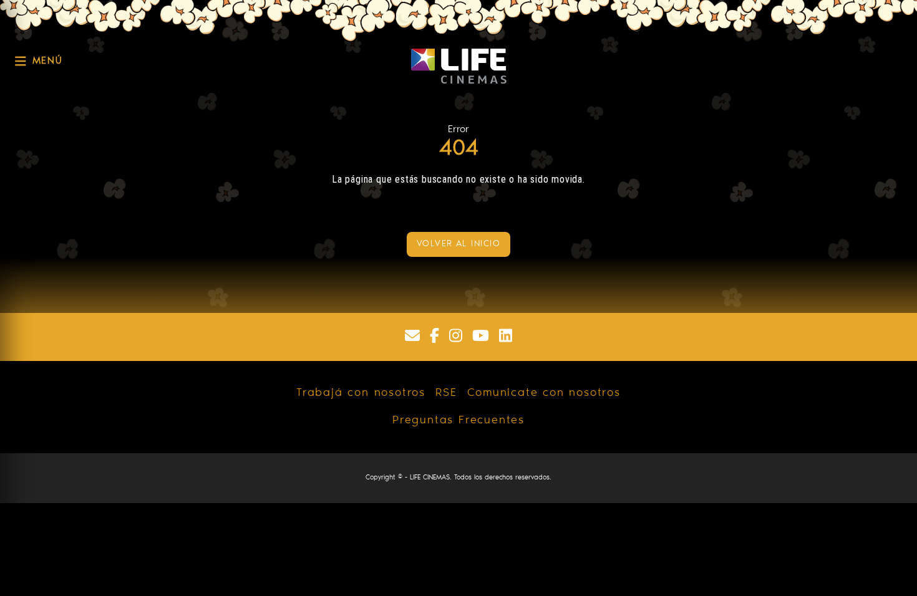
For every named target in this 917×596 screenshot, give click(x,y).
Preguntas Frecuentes (458, 420)
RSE (446, 393)
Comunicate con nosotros (544, 393)
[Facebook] (434, 337)
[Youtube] (480, 337)
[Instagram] (455, 337)
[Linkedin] (505, 337)
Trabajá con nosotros (360, 393)
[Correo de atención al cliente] (412, 337)
